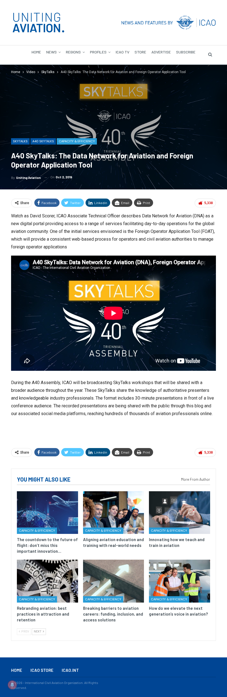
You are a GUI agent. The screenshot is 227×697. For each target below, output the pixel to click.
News (51, 52)
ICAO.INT (70, 670)
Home (36, 52)
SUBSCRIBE (185, 52)
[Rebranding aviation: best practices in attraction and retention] (47, 581)
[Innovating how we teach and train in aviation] (179, 512)
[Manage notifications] (12, 684)
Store (140, 52)
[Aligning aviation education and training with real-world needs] (113, 512)
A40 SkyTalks (43, 141)
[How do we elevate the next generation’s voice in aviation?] (179, 581)
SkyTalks (20, 141)
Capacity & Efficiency (77, 141)
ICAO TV (122, 52)
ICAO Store (41, 670)
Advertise (161, 52)
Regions (73, 52)
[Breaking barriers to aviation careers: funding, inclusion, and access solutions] (113, 581)
